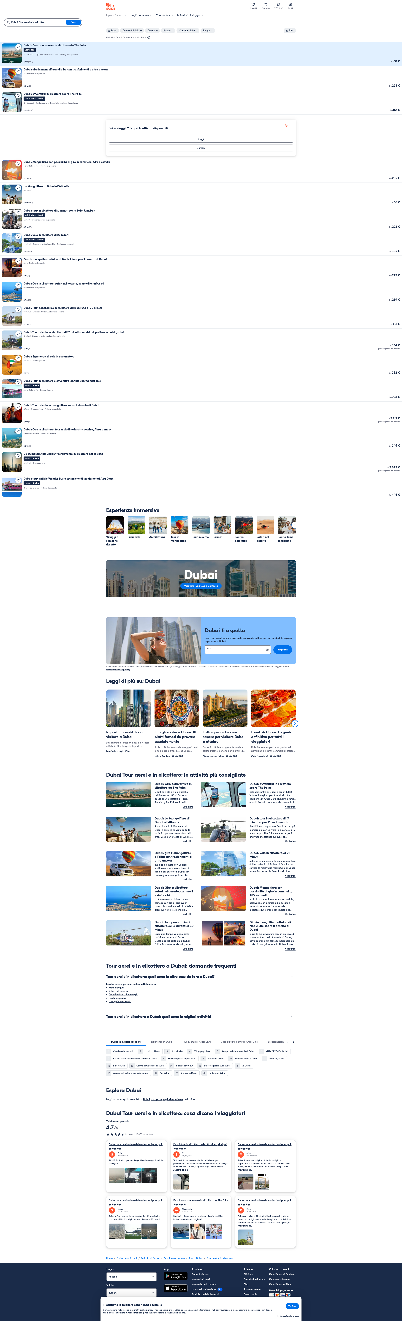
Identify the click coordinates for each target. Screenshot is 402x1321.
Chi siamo (248, 1274)
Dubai (146, 1099)
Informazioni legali (201, 1279)
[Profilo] (290, 4)
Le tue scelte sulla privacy (204, 1289)
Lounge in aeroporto (120, 1001)
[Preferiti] (253, 4)
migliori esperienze (173, 1099)
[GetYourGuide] (110, 6)
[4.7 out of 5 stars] (115, 1134)
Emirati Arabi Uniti (127, 1258)
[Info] (149, 37)
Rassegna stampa (252, 1289)
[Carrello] (265, 4)
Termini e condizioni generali (205, 1294)
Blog (246, 1284)
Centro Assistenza (200, 1274)
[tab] (126, 1042)
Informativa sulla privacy (118, 669)
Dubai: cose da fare (174, 1258)
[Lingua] (278, 4)
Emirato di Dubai (150, 1258)
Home (109, 1258)
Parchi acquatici (117, 998)
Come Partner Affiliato (280, 1284)
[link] (201, 54)
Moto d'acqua (116, 987)
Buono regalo (250, 1294)
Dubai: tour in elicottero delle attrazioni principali (136, 1144)
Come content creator (279, 1279)
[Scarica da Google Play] (175, 1276)
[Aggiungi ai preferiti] (18, 47)
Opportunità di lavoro (254, 1279)
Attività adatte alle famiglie (123, 994)
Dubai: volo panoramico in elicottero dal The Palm (200, 1200)
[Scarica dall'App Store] (175, 1288)
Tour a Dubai (196, 1258)
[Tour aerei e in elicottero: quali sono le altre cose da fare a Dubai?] (292, 976)
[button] (201, 54)
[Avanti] (294, 525)
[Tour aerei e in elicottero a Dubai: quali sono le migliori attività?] (292, 1016)
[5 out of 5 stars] (136, 1148)
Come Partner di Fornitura (281, 1274)
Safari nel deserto (118, 991)
